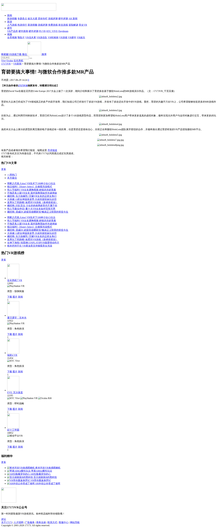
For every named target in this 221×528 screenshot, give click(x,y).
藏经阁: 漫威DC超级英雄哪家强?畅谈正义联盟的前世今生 (37, 212)
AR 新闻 (73, 18)
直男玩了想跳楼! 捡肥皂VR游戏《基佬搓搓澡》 (32, 202)
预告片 (21, 37)
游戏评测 (53, 18)
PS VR (42, 31)
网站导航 (75, 522)
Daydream (63, 31)
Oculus (9, 60)
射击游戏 (63, 25)
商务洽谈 (41, 522)
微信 (25, 54)
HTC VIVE (52, 31)
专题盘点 (22, 18)
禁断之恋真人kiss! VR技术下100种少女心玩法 (31, 183)
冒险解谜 (73, 25)
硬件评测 (63, 18)
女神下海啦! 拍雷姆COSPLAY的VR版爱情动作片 (33, 242)
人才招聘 (18, 522)
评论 (3, 519)
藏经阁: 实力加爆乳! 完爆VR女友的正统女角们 (32, 196)
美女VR (83, 25)
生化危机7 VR (14, 280)
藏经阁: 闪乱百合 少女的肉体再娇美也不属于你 (32, 205)
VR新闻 (17, 63)
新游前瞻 (12, 18)
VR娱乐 (81, 37)
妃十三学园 (13, 430)
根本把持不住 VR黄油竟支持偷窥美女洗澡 (29, 245)
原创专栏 (43, 18)
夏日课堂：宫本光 (16, 317)
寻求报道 (52, 150)
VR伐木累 (30, 37)
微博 (44, 54)
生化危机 (18, 60)
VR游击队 (42, 37)
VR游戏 (63, 37)
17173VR (6, 63)
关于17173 (6, 522)
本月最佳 (12, 178)
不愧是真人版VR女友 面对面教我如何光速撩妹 (32, 193)
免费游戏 (53, 25)
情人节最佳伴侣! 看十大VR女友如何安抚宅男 (31, 208)
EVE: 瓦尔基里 (15, 392)
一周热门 (12, 174)
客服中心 (63, 522)
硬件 (9, 28)
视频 (9, 34)
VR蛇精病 (53, 37)
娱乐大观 (32, 18)
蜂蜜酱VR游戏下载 (11, 54)
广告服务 (30, 522)
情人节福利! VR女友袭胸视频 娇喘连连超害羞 (31, 189)
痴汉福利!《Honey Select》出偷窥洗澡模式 (29, 186)
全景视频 (12, 37)
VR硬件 (72, 37)
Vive (3, 60)
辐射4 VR (12, 355)
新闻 (9, 15)
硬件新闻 (23, 31)
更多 (3, 169)
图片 (15, 297)
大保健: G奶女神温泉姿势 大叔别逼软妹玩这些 (32, 199)
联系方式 (52, 522)
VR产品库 (12, 31)
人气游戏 (12, 25)
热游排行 (22, 25)
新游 (9, 21)
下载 (9, 297)
